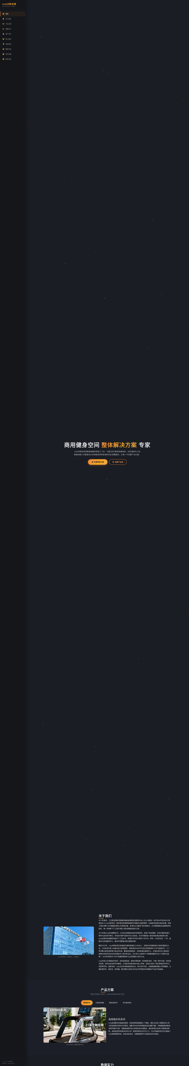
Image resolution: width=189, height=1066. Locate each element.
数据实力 (8, 29)
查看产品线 (119, 462)
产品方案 (8, 24)
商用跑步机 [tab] (86, 1003)
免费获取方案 (99, 462)
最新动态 (8, 49)
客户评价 (8, 34)
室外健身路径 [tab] (127, 1003)
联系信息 (8, 59)
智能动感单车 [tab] (113, 1003)
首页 (7, 14)
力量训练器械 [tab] (99, 1003)
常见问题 (8, 54)
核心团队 (8, 39)
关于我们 (8, 19)
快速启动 (8, 44)
